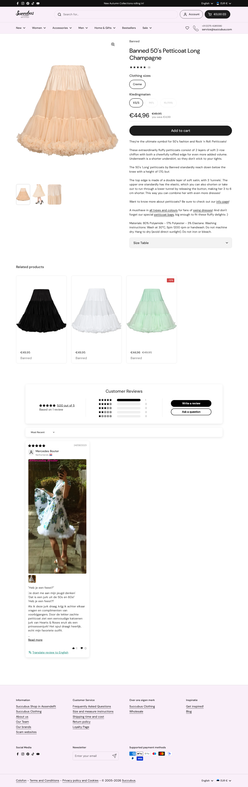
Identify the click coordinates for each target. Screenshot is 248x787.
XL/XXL (168, 103)
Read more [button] (35, 640)
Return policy (81, 722)
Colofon (21, 780)
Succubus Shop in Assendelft (36, 706)
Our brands (23, 727)
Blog (189, 711)
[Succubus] (25, 14)
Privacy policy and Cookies (80, 780)
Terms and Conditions (44, 780)
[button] (217, 14)
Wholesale (136, 711)
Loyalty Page (81, 727)
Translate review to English (50, 652)
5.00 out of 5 (66, 405)
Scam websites (26, 732)
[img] (36, 446)
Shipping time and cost (88, 716)
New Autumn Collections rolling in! (124, 3)
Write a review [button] (191, 403)
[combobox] (116, 14)
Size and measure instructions (93, 711)
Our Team (22, 722)
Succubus (128, 780)
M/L (151, 103)
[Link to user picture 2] (32, 579)
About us (22, 716)
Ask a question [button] (191, 412)
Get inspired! (195, 706)
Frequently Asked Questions (92, 706)
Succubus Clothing (29, 711)
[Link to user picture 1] (57, 516)
